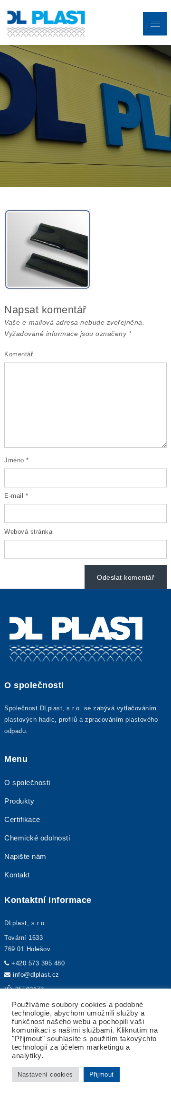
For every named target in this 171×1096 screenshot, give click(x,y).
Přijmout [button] (101, 1074)
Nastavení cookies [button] (45, 1074)
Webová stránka (28, 531)
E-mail (16, 495)
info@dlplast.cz (36, 974)
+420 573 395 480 (38, 963)
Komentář (18, 354)
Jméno (16, 460)
